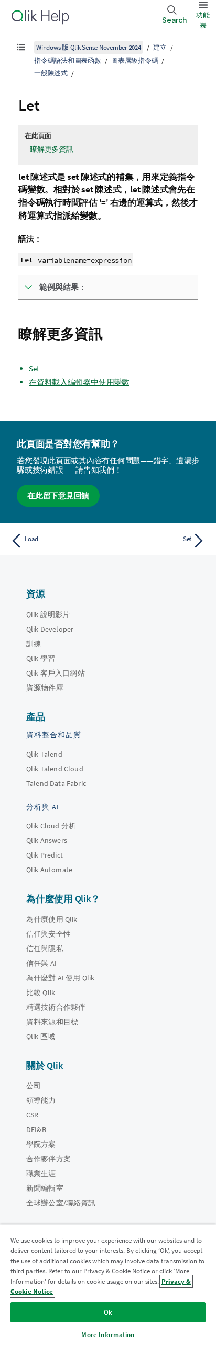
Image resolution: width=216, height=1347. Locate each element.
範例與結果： (63, 287)
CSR (32, 1115)
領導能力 (41, 1100)
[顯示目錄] (21, 47)
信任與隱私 (44, 948)
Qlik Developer (49, 629)
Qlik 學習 (40, 658)
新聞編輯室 (44, 1188)
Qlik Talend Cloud (54, 768)
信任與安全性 (48, 934)
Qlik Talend (44, 754)
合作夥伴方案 (48, 1158)
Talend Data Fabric (56, 783)
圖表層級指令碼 (134, 60)
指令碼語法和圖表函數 (67, 60)
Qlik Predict (44, 855)
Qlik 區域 (40, 1036)
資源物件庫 (44, 687)
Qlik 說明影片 (48, 614)
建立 (160, 47)
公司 (33, 1085)
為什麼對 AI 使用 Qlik (60, 978)
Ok (108, 1312)
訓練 (33, 643)
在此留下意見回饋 (58, 495)
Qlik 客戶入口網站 (55, 673)
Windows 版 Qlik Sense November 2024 (88, 47)
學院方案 (41, 1144)
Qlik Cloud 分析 (51, 825)
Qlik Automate (49, 869)
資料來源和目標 (52, 1021)
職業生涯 (41, 1173)
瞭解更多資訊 (51, 149)
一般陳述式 (51, 73)
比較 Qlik (40, 992)
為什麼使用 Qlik (52, 919)
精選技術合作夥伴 (55, 1007)
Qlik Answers (46, 840)
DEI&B (36, 1129)
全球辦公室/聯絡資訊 (61, 1202)
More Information (107, 1334)
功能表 (203, 20)
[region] (108, 1285)
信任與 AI (41, 963)
